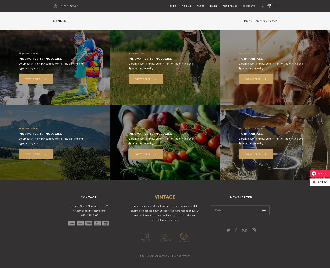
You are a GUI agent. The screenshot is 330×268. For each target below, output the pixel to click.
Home (246, 21)
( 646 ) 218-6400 (89, 215)
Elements (259, 21)
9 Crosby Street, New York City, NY (89, 206)
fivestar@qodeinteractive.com (89, 210)
